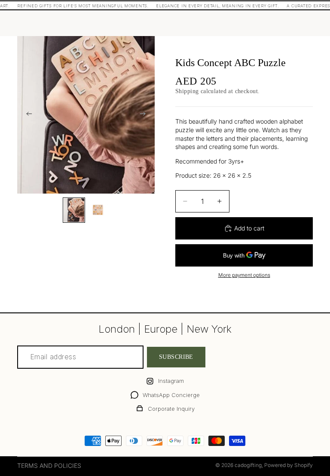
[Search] (45, 23)
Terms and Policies (49, 465)
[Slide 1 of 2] (74, 210)
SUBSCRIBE (176, 357)
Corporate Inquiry (171, 408)
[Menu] (27, 23)
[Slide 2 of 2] (98, 210)
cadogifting (248, 465)
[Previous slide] (26, 114)
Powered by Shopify (288, 465)
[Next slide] (145, 114)
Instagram (171, 380)
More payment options (244, 275)
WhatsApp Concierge (171, 394)
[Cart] (305, 23)
